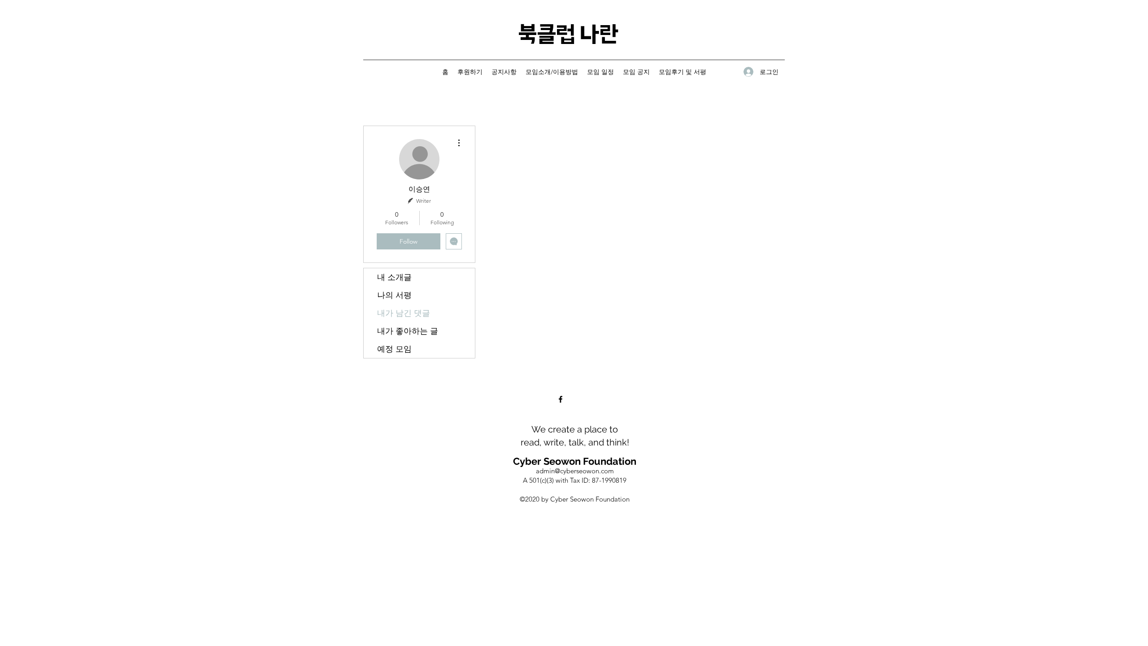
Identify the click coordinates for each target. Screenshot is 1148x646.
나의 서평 (394, 295)
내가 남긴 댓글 (403, 313)
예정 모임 (394, 349)
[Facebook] (560, 399)
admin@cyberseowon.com (575, 471)
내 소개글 (394, 277)
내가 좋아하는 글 (407, 331)
